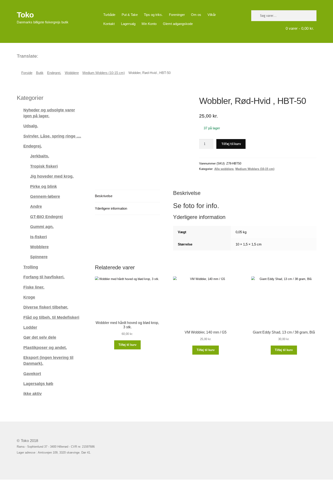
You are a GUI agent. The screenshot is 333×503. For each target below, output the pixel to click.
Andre (36, 206)
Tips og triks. (153, 15)
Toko (25, 14)
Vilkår (212, 15)
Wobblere (72, 73)
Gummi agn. (42, 226)
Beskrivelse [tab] (103, 196)
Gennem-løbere (45, 196)
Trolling (30, 267)
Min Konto (149, 24)
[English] (48, 55)
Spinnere (39, 256)
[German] (54, 55)
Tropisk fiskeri (44, 166)
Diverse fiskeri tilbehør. (45, 307)
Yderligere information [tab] (111, 208)
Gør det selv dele (39, 337)
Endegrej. (54, 73)
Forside (26, 73)
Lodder (30, 327)
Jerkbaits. (39, 156)
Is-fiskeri (38, 236)
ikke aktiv (32, 393)
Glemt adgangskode (178, 24)
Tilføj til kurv (231, 144)
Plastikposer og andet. (45, 347)
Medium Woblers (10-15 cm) (103, 73)
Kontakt (109, 24)
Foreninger (177, 15)
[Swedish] (60, 55)
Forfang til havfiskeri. (44, 277)
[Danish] (42, 55)
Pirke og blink (43, 186)
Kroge (29, 297)
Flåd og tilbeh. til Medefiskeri (51, 317)
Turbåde (109, 15)
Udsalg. (30, 125)
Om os (196, 15)
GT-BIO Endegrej (46, 216)
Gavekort (32, 373)
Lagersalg (128, 24)
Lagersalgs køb (38, 383)
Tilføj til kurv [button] (127, 344)
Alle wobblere (224, 169)
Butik (39, 73)
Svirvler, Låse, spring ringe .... (52, 136)
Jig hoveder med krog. (52, 176)
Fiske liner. (33, 287)
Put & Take (130, 15)
